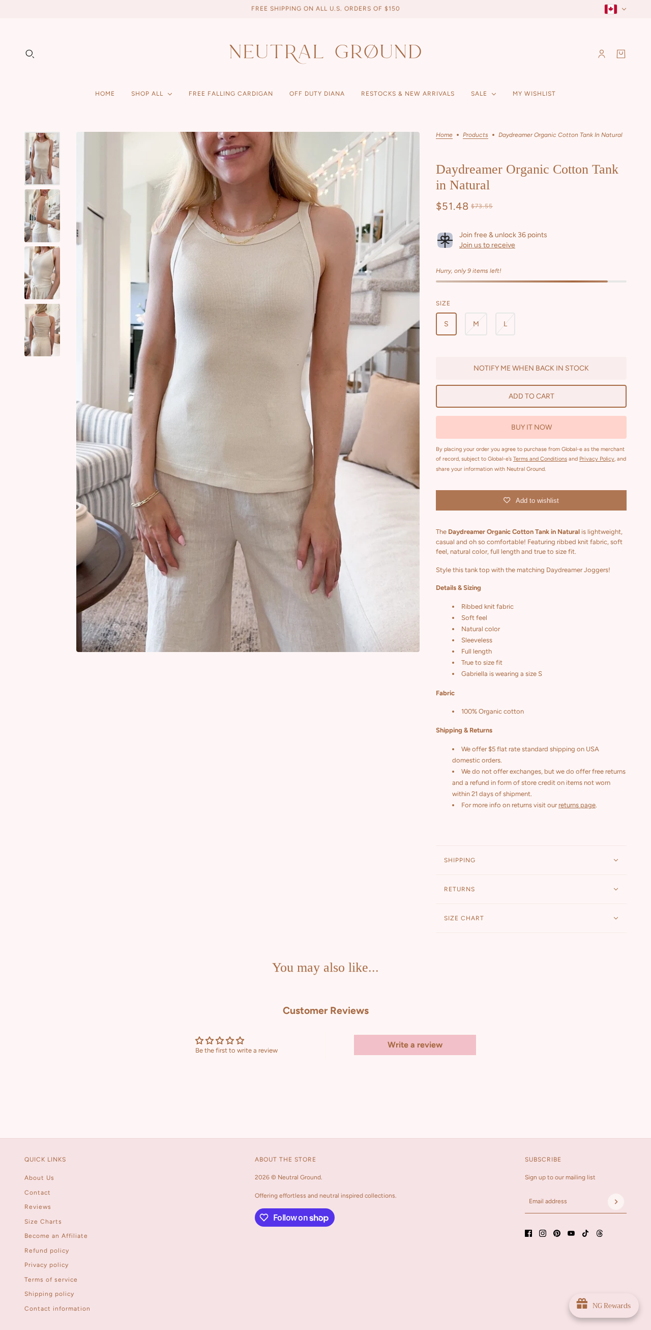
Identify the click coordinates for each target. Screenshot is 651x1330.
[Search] (30, 54)
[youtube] (571, 1233)
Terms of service (51, 1279)
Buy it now (531, 427)
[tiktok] (585, 1233)
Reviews (37, 1206)
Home (444, 135)
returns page (577, 805)
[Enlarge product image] (248, 392)
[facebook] (528, 1233)
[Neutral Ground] (325, 54)
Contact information (57, 1308)
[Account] (601, 54)
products (475, 135)
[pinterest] (557, 1233)
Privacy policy (46, 1264)
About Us (39, 1177)
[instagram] (542, 1233)
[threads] (599, 1233)
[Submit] (616, 1201)
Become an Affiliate (56, 1235)
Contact (37, 1192)
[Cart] (621, 54)
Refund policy (46, 1250)
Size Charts (43, 1221)
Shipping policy (49, 1293)
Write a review (415, 1045)
